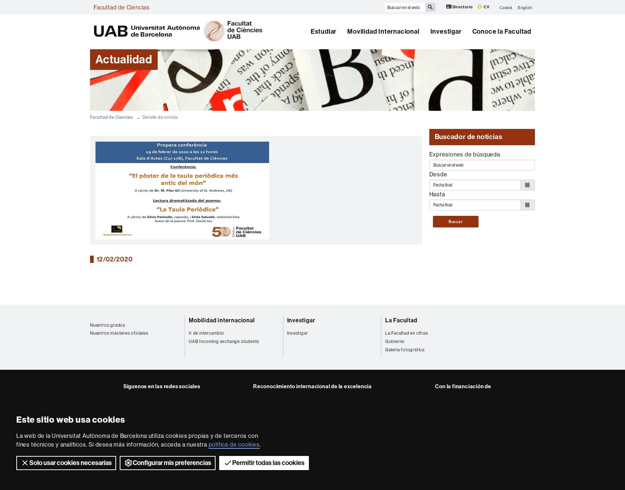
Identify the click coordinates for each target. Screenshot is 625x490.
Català (506, 7)
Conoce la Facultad (501, 31)
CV (485, 7)
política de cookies (234, 444)
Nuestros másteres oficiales (119, 333)
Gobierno (395, 341)
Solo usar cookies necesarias (70, 463)
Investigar (446, 31)
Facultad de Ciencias (122, 7)
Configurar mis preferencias (172, 463)
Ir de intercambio (206, 333)
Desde (438, 174)
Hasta (437, 194)
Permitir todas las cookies (268, 463)
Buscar (455, 222)
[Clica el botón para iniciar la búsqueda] (430, 7)
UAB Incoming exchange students (224, 341)
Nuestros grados (108, 325)
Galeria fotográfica (405, 349)
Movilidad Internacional (383, 31)
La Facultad (401, 320)
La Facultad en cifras (406, 333)
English (525, 7)
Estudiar (323, 31)
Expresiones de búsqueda (464, 154)
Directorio (463, 7)
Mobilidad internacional (222, 320)
